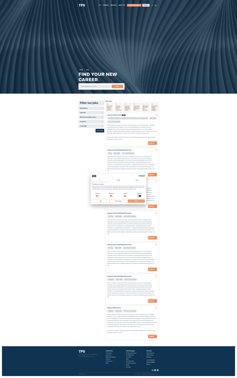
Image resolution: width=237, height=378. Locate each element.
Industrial (108, 359)
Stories (105, 5)
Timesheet (128, 357)
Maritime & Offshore (111, 357)
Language (83, 126)
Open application (134, 5)
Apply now (152, 143)
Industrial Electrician (114, 115)
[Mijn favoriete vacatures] (152, 5)
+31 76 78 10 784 (150, 360)
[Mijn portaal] (156, 5)
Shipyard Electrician (114, 308)
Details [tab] (118, 180)
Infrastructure (109, 361)
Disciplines (84, 108)
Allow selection (118, 201)
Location (83, 121)
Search (117, 86)
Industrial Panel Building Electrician (119, 150)
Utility (107, 363)
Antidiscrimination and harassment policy (149, 374)
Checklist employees (131, 363)
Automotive (108, 355)
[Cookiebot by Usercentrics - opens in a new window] (139, 176)
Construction (109, 353)
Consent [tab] (100, 180)
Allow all (136, 201)
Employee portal (130, 361)
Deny (101, 201)
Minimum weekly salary (88, 117)
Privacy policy (137, 374)
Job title (83, 112)
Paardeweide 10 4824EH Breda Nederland (150, 355)
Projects (113, 5)
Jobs (99, 5)
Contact (145, 5)
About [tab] (137, 180)
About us (122, 5)
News (127, 359)
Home (81, 69)
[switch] (111, 196)
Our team (128, 367)
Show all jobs (100, 130)
